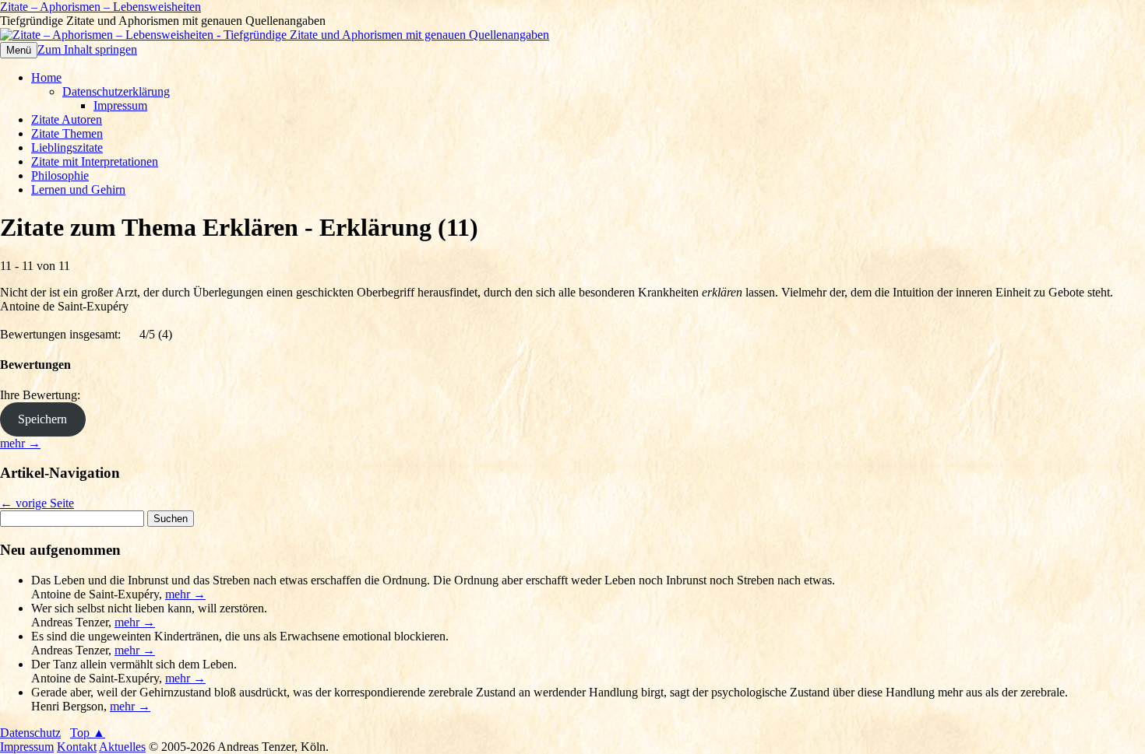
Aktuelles (122, 746)
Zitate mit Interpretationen (94, 161)
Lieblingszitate (67, 147)
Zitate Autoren (66, 119)
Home (46, 77)
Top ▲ (87, 732)
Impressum (120, 105)
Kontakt (77, 746)
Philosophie (60, 175)
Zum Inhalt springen (87, 49)
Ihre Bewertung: (43, 395)
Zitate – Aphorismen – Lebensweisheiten (100, 6)
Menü (18, 50)
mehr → (20, 443)
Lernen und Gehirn (78, 189)
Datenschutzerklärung (116, 91)
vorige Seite (37, 503)
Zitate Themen (67, 133)
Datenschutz (30, 732)
